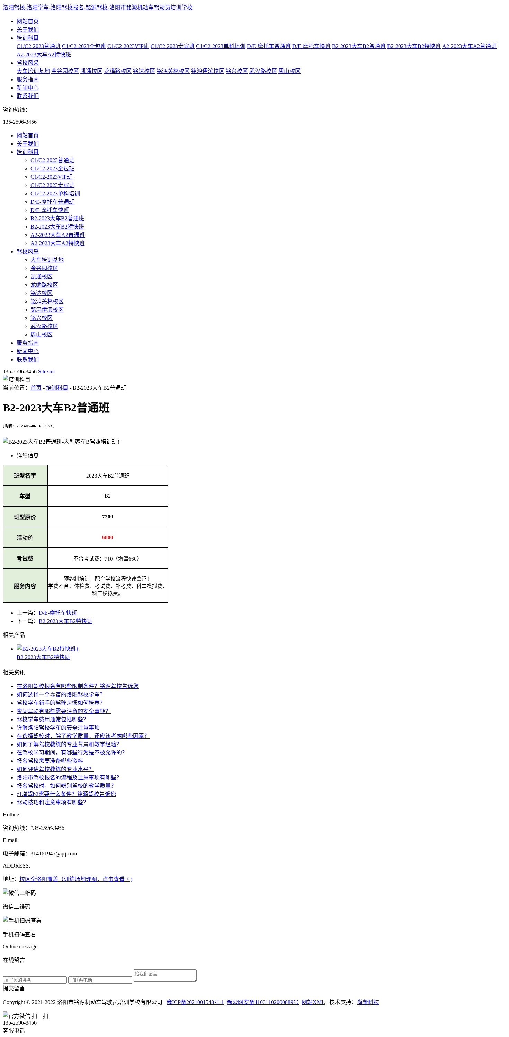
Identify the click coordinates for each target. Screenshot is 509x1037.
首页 (36, 388)
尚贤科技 (368, 1002)
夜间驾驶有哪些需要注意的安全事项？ (64, 711)
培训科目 (28, 38)
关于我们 (28, 30)
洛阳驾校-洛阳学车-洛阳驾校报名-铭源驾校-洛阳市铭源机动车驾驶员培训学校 (98, 7)
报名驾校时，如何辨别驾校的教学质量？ (66, 786)
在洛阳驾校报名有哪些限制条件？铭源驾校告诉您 (78, 686)
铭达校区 (144, 71)
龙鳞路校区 (118, 71)
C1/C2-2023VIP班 (128, 46)
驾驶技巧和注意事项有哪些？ (53, 802)
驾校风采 (28, 63)
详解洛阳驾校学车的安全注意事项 (58, 728)
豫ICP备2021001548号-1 (195, 1002)
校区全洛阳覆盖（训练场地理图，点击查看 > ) (75, 879)
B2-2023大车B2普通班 (359, 46)
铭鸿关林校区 (173, 71)
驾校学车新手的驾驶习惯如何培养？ (61, 703)
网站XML (313, 1002)
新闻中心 (28, 88)
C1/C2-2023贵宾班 (173, 46)
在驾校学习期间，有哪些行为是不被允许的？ (72, 753)
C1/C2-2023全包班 (84, 46)
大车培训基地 (33, 71)
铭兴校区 (237, 71)
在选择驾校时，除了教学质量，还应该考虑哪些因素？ (83, 736)
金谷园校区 (65, 71)
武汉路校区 (263, 71)
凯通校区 (91, 71)
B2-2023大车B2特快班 (414, 46)
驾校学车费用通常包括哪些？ (53, 719)
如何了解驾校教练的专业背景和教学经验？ (69, 744)
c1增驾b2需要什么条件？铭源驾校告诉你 (66, 794)
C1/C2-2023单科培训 (220, 46)
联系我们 (28, 96)
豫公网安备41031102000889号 (263, 1002)
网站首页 (28, 21)
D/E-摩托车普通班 (269, 46)
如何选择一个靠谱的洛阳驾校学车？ (61, 694)
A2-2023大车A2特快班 (44, 54)
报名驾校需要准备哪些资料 (50, 761)
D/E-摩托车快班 (311, 46)
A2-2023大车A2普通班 (469, 46)
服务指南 (28, 79)
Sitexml (46, 371)
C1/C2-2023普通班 (39, 46)
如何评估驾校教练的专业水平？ (55, 769)
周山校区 (289, 71)
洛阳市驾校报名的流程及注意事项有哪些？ (69, 777)
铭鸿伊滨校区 (207, 71)
